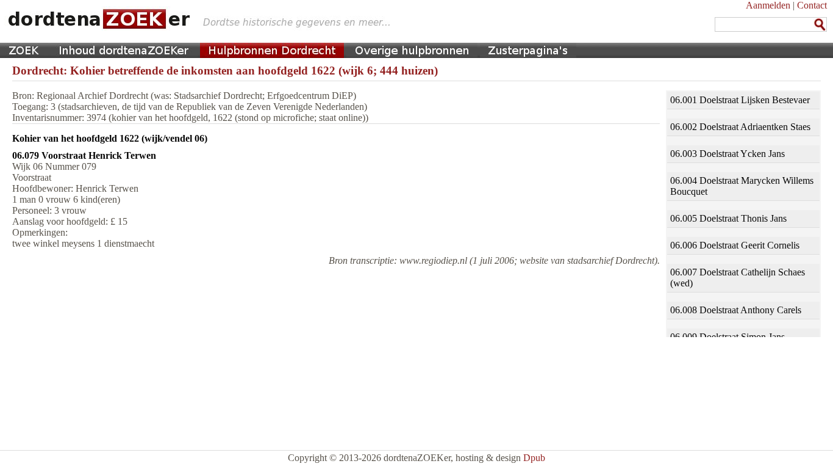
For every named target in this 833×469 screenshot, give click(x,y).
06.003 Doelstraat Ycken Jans (727, 153)
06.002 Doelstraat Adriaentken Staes (740, 127)
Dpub (534, 458)
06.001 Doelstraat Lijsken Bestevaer (740, 100)
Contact (812, 5)
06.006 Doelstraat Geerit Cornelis (734, 245)
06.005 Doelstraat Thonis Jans (728, 218)
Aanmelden (768, 5)
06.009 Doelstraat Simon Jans (727, 337)
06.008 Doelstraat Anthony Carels (735, 310)
